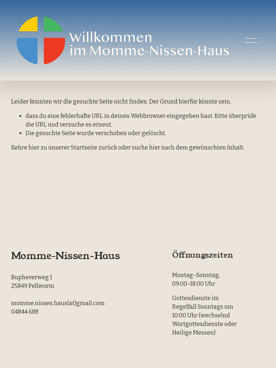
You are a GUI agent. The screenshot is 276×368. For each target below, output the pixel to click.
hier (34, 147)
